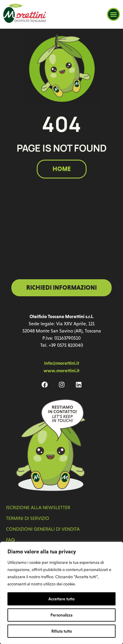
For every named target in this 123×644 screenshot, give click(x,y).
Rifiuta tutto (61, 631)
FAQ (10, 539)
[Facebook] (44, 384)
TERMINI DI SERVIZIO (27, 518)
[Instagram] (61, 384)
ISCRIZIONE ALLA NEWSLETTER (38, 507)
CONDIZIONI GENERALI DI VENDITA (43, 529)
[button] (113, 14)
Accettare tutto (61, 598)
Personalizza (61, 615)
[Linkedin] (78, 384)
